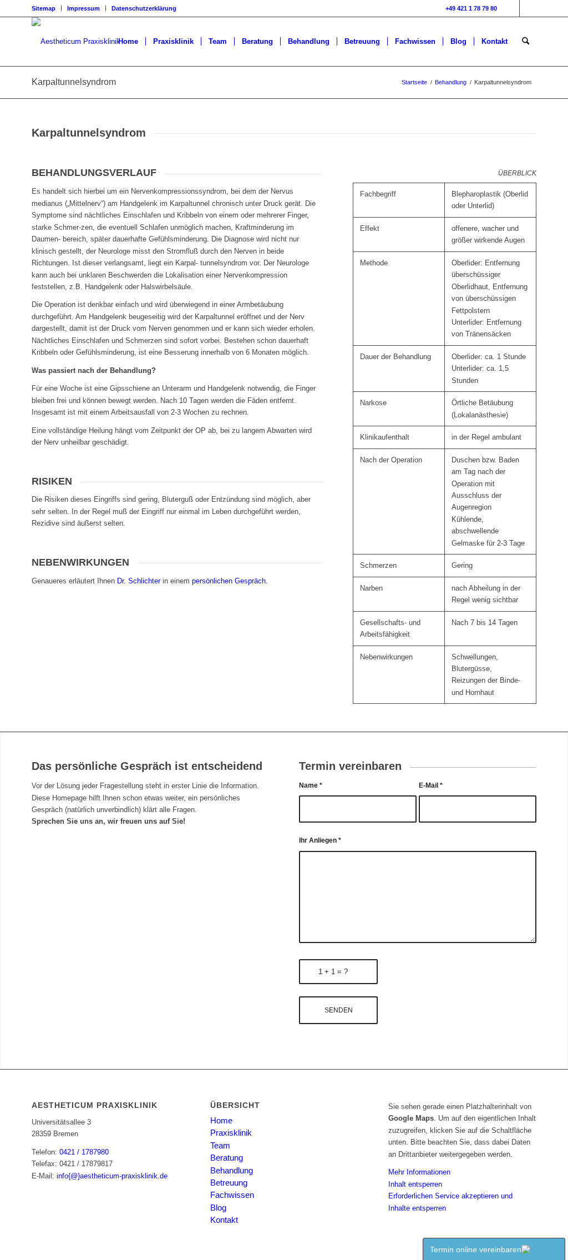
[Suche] (525, 41)
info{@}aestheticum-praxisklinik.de (112, 1176)
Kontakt (224, 1219)
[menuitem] (47, 8)
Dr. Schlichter (138, 581)
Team (220, 1145)
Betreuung (228, 1182)
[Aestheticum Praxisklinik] (76, 41)
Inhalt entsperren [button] (415, 1184)
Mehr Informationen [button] (419, 1172)
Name (310, 785)
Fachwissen (232, 1194)
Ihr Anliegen (320, 840)
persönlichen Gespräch (228, 581)
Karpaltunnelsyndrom (74, 82)
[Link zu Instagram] (511, 8)
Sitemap (43, 8)
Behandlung (231, 1170)
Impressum (83, 8)
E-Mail (431, 785)
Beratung (226, 1157)
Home (221, 1120)
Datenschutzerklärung (143, 8)
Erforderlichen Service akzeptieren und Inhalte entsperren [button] (450, 1202)
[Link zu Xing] (528, 8)
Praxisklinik (231, 1132)
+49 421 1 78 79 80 (471, 8)
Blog (218, 1207)
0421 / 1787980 (84, 1152)
